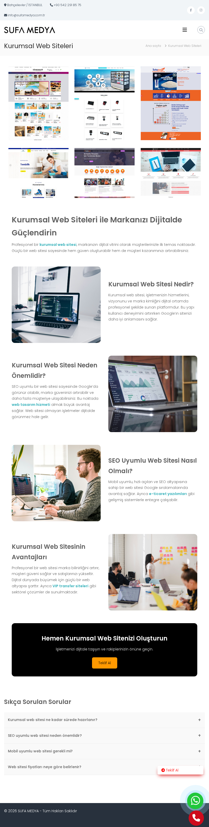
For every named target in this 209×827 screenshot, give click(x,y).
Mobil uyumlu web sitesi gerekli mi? (104, 751)
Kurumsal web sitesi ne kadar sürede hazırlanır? (104, 720)
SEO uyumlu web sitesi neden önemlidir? (104, 735)
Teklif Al (104, 662)
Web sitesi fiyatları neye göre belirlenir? (104, 767)
